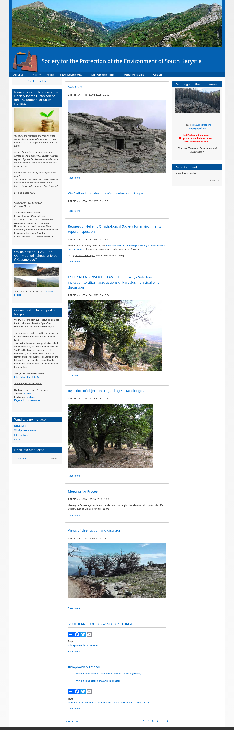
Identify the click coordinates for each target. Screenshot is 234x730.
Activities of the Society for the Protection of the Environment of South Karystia (110, 705)
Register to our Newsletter (27, 400)
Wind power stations (25, 430)
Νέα (35, 74)
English (42, 81)
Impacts (18, 439)
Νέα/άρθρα (20, 425)
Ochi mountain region (102, 74)
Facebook (30, 397)
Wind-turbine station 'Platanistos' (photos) (98, 683)
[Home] (27, 61)
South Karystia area (71, 74)
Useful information (134, 74)
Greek (31, 81)
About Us (18, 74)
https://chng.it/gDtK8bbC (26, 377)
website (27, 393)
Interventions (21, 435)
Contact (157, 74)
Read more (74, 177)
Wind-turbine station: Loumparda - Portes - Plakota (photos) (108, 676)
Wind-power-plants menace (83, 647)
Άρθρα (50, 74)
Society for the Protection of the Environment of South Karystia (122, 61)
